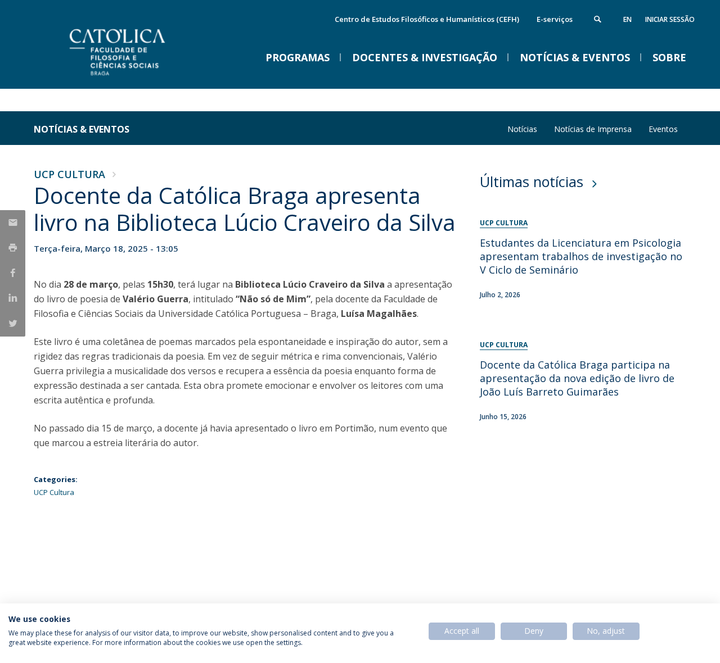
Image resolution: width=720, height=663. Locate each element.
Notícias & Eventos (81, 129)
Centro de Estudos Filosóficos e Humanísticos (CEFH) (427, 19)
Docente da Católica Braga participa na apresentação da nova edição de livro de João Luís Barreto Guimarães (577, 378)
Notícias (522, 129)
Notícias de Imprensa (593, 129)
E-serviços (555, 19)
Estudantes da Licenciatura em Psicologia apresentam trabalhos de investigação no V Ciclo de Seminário (581, 256)
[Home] (146, 77)
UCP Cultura (69, 174)
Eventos (663, 129)
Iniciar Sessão (670, 19)
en (627, 19)
